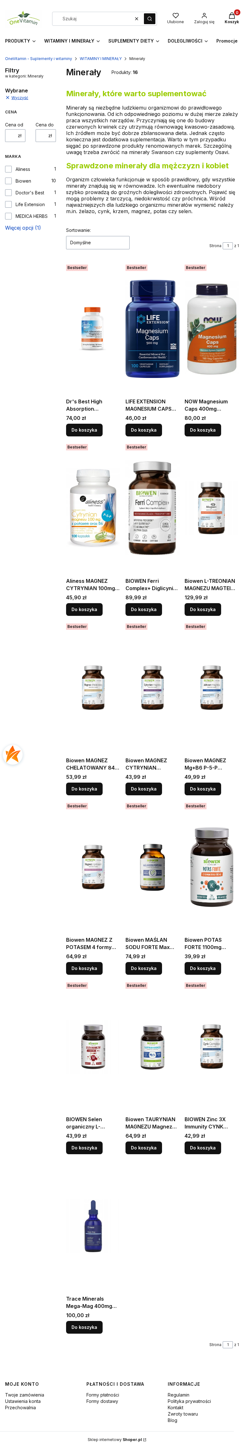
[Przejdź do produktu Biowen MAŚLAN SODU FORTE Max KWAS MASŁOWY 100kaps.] (152, 867)
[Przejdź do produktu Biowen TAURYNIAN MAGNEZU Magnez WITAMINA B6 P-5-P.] (152, 1046)
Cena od (14, 124)
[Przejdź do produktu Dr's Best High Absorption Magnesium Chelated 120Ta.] (93, 328)
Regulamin (178, 1394)
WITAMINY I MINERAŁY (101, 58)
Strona (215, 245)
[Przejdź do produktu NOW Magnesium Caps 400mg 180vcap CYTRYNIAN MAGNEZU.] (212, 328)
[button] (149, 18)
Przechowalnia (20, 1407)
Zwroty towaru (183, 1414)
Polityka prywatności (189, 1401)
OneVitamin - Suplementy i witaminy (38, 58)
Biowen (23, 181)
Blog (172, 1420)
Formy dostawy (102, 1401)
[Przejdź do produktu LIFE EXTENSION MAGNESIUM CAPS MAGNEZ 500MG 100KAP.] (152, 328)
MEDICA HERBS (32, 216)
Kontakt (175, 1407)
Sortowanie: (78, 230)
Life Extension (30, 204)
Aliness (23, 169)
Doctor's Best (30, 192)
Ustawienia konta (23, 1401)
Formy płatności (102, 1394)
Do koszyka (84, 430)
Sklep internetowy (115, 1439)
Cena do (45, 124)
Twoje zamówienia (24, 1394)
